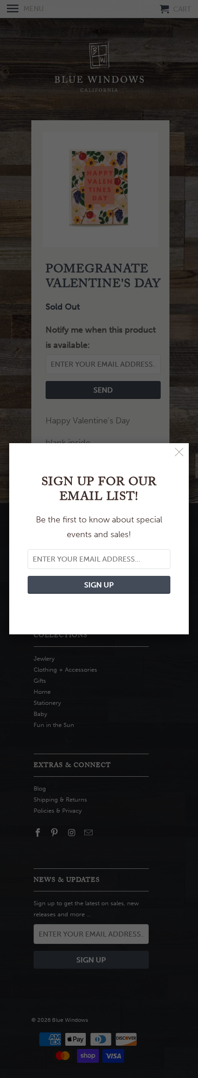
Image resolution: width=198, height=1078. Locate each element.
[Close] (179, 453)
